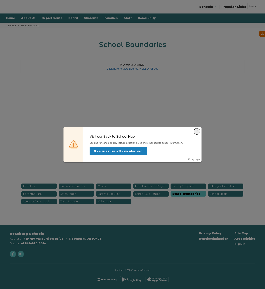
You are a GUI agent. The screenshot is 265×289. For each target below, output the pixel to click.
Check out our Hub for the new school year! (118, 151)
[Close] (197, 131)
